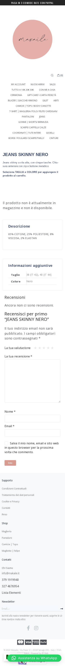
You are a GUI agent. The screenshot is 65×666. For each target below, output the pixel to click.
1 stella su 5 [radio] (34, 347)
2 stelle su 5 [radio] (39, 347)
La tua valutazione (18, 348)
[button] (34, 658)
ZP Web (45, 653)
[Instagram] (36, 628)
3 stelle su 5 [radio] (43, 347)
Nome (10, 412)
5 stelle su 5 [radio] (51, 347)
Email (10, 426)
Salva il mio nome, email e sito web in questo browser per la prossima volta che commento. (32, 447)
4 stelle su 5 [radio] (47, 347)
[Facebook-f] (28, 628)
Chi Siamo (7, 568)
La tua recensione (18, 356)
